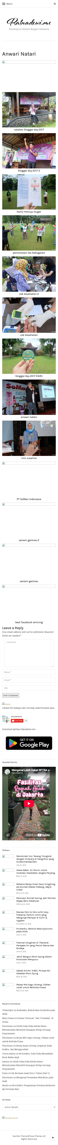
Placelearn (7, 1026)
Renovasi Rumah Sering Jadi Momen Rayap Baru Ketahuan (36, 899)
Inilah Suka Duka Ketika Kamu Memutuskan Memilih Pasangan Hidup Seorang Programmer (26, 1030)
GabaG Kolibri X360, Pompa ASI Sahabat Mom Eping (33, 972)
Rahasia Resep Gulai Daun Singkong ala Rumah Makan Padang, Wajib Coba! (35, 887)
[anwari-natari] (29, 75)
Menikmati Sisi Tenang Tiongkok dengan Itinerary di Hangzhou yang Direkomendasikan (35, 859)
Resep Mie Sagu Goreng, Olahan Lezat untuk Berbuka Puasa (33, 986)
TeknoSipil (7, 1010)
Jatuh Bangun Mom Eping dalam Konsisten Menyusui (34, 958)
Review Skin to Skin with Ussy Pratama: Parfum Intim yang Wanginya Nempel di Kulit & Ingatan (32, 916)
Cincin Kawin (8, 1053)
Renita (5, 1085)
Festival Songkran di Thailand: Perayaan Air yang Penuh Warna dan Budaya (35, 945)
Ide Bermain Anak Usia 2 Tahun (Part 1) (30, 1073)
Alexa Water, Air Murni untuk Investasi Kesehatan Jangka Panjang (35, 871)
